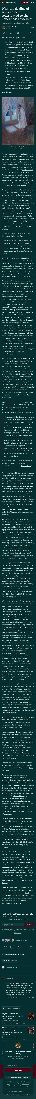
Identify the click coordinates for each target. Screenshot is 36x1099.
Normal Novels (26, 466)
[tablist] (10, 960)
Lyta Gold (7, 717)
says (18, 839)
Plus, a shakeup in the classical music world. (12, 1033)
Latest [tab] (9, 1008)
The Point (5, 468)
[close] (30, 1043)
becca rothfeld (14, 466)
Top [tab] (4, 1008)
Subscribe (25, 3)
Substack (8, 1095)
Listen (32, 27)
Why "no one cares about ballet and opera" (12, 1029)
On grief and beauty (10, 1014)
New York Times (18, 796)
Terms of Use (27, 929)
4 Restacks (24, 940)
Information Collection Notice (21, 931)
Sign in (32, 3)
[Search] (32, 1008)
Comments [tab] (6, 960)
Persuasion (8, 405)
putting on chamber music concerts (15, 901)
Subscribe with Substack (19, 1077)
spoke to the (27, 870)
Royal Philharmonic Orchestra (15, 894)
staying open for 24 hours (18, 765)
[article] (18, 1018)
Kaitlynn (8, 978)
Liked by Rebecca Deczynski (15, 980)
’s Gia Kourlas (10, 872)
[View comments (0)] (10, 1039)
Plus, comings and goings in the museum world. (12, 1017)
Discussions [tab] (16, 1008)
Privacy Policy (24, 1086)
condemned (17, 780)
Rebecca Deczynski (12, 26)
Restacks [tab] (14, 960)
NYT (3, 872)
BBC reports (11, 758)
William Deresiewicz (15, 402)
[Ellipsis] (33, 978)
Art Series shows (24, 80)
